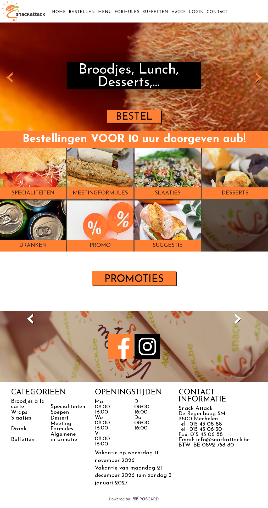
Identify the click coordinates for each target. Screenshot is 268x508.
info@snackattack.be (223, 440)
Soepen (60, 412)
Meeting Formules (62, 426)
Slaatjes (21, 418)
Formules (127, 12)
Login (196, 12)
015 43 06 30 (205, 429)
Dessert (60, 418)
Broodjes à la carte (28, 404)
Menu (105, 12)
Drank (18, 429)
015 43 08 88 (205, 424)
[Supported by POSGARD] (134, 502)
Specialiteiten (68, 406)
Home (59, 12)
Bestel (134, 117)
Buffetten (155, 12)
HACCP (178, 12)
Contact (217, 12)
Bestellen (82, 12)
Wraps (19, 412)
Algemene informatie (65, 437)
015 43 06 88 (206, 434)
